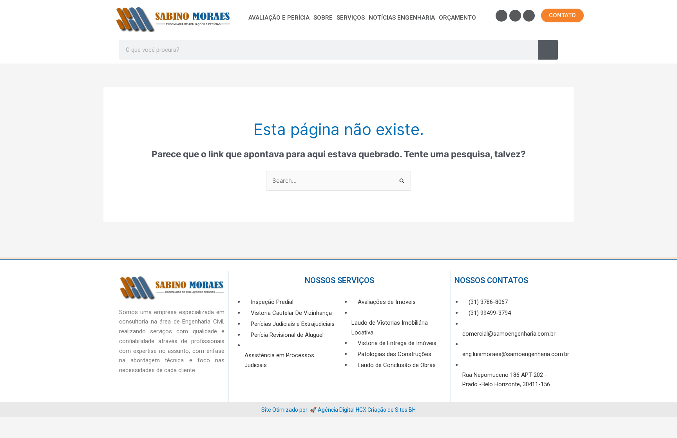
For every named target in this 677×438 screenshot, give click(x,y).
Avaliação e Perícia (279, 17)
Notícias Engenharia (402, 17)
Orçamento (457, 17)
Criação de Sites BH (391, 410)
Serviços (351, 17)
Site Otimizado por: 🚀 (289, 410)
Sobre (323, 17)
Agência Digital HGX (342, 410)
